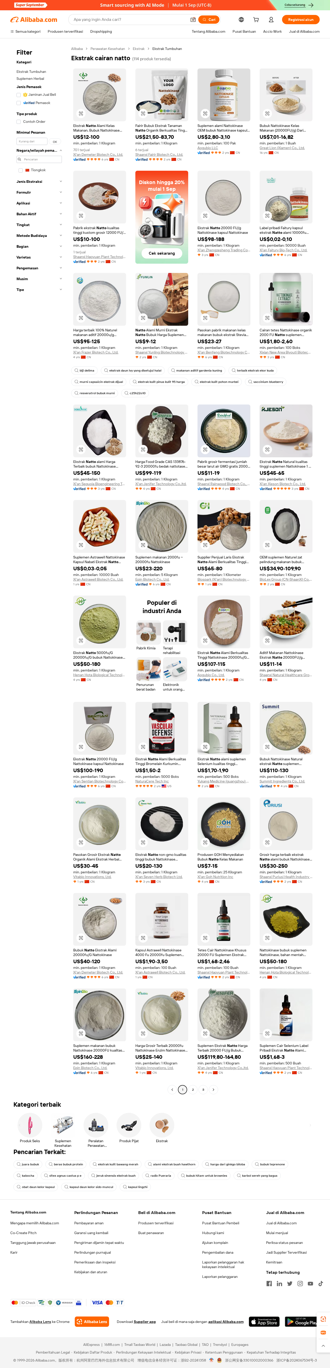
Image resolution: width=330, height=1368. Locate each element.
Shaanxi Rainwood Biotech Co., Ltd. (223, 484)
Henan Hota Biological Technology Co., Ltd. (99, 675)
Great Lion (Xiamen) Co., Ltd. (282, 148)
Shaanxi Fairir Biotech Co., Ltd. (159, 154)
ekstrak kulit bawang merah (118, 1164)
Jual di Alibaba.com (281, 1223)
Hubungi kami (213, 1233)
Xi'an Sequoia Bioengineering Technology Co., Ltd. (99, 484)
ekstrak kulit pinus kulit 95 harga (161, 382)
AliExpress (91, 1345)
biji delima (87, 370)
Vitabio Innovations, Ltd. (92, 877)
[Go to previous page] (172, 1089)
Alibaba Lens (40, 1322)
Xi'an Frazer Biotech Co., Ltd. (95, 352)
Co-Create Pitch (23, 1233)
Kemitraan (274, 1262)
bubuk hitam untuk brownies (206, 1175)
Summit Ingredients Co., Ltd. (282, 781)
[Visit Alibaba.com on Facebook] (269, 1283)
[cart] (257, 20)
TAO (205, 1345)
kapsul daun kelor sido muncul (91, 1187)
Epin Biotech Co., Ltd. (152, 579)
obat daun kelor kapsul (38, 1187)
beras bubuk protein (68, 1164)
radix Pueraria (161, 1175)
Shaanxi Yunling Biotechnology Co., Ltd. (161, 352)
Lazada (165, 1345)
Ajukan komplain (215, 1243)
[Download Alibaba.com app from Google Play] (302, 1322)
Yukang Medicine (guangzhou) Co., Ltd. (223, 781)
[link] (323, 1319)
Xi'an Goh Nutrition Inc (215, 877)
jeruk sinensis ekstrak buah (116, 1175)
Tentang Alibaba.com (28, 1212)
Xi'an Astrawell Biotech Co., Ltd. (98, 579)
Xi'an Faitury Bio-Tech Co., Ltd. (283, 250)
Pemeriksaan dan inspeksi (95, 1262)
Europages (240, 1345)
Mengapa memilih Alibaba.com (34, 1223)
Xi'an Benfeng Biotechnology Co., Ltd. (223, 352)
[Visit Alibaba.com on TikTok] (321, 1283)
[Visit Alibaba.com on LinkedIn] (279, 1283)
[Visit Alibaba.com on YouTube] (310, 1283)
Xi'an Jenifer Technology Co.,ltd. (160, 484)
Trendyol (220, 1345)
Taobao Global (186, 1345)
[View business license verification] (211, 1360)
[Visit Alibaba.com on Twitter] (290, 1283)
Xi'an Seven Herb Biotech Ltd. (159, 877)
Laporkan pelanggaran (220, 1277)
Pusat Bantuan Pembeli (220, 1223)
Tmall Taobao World (139, 1345)
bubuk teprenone (272, 1164)
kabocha (28, 1175)
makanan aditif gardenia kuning (199, 370)
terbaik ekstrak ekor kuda (255, 370)
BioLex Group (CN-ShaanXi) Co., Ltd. (286, 579)
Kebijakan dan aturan (90, 1272)
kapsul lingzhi (137, 1187)
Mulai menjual (277, 1233)
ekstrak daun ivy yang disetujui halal (135, 370)
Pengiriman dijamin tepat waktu (99, 1243)
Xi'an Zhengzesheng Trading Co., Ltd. (223, 250)
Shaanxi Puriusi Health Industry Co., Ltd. (286, 877)
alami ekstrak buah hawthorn (174, 1164)
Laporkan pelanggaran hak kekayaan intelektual (223, 1264)
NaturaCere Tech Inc (152, 781)
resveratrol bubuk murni (97, 393)
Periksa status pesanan (284, 1243)
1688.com (112, 1345)
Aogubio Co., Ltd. (211, 675)
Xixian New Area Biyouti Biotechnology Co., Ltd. (286, 352)
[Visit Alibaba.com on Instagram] (300, 1283)
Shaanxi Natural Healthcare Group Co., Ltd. (286, 675)
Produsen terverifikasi (156, 1223)
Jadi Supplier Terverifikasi (286, 1252)
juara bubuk (30, 1164)
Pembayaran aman (89, 1223)
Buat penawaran (151, 1233)
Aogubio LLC (207, 148)
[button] (193, 19)
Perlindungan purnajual (92, 1252)
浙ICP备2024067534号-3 (296, 1360)
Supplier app (145, 1322)
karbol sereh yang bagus (259, 1175)
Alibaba (77, 49)
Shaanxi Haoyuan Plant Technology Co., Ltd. (99, 257)
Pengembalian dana (217, 1252)
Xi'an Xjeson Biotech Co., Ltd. (283, 484)
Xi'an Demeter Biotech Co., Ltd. (98, 154)
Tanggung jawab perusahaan (33, 1243)
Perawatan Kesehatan (107, 49)
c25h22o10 (138, 393)
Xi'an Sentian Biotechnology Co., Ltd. (99, 781)
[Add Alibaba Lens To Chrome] (92, 1322)
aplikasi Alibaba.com (226, 1322)
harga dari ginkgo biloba (227, 1164)
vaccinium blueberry (268, 382)
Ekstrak (139, 49)
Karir (14, 1252)
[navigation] (39, 569)
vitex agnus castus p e (65, 1175)
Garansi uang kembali (91, 1233)
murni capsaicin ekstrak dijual (101, 382)
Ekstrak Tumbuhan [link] (167, 49)
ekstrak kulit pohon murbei (219, 382)
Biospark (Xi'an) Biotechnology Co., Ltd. (223, 579)
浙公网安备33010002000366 (249, 1360)
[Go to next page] (213, 1089)
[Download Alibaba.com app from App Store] (264, 1322)
